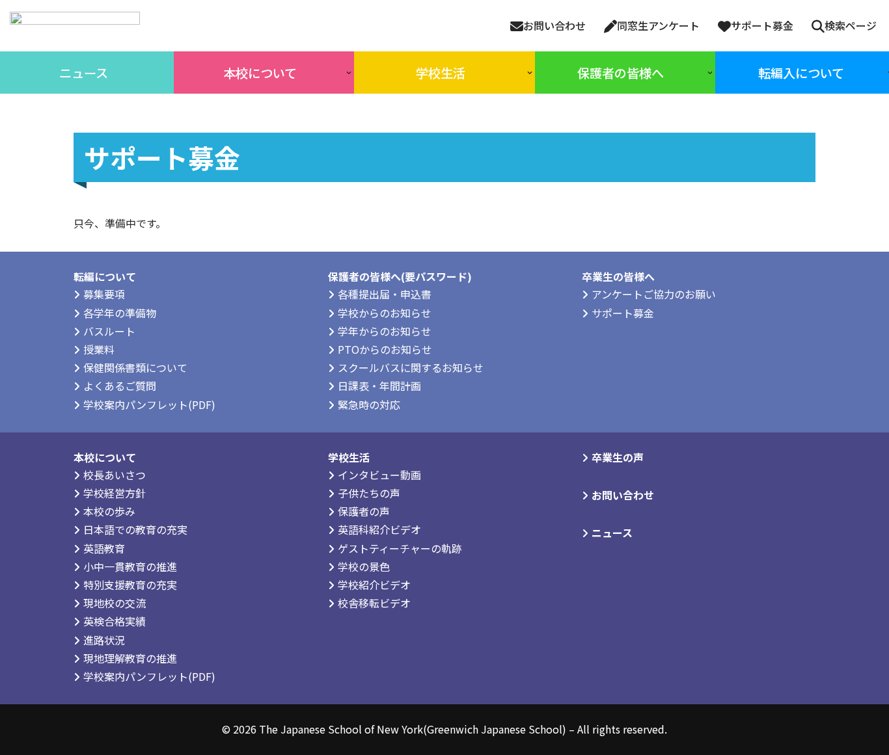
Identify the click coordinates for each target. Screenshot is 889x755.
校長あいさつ (114, 475)
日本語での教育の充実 (135, 529)
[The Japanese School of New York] (75, 26)
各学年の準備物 (119, 313)
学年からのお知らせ (384, 331)
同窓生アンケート (658, 25)
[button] (348, 72)
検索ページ (851, 25)
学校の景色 (364, 566)
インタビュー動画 (379, 475)
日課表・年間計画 (379, 385)
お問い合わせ (554, 25)
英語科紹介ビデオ (379, 529)
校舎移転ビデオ (374, 603)
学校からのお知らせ (384, 313)
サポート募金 (762, 25)
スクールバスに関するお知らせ (411, 367)
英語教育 (104, 548)
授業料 (99, 349)
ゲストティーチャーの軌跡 (400, 548)
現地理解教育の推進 (130, 658)
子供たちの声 (369, 493)
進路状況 (104, 640)
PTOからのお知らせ (385, 349)
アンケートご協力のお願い (654, 294)
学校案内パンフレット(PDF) (149, 404)
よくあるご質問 (119, 385)
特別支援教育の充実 (130, 584)
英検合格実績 (114, 621)
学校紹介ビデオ (374, 584)
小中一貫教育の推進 (130, 566)
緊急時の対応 (369, 404)
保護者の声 (364, 511)
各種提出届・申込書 (384, 294)
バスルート (109, 331)
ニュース (612, 532)
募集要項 (104, 294)
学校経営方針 (114, 493)
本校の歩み (109, 511)
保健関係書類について (135, 367)
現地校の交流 (114, 603)
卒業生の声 (618, 457)
